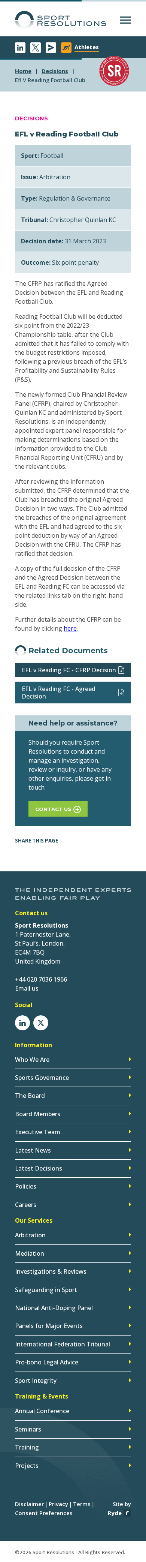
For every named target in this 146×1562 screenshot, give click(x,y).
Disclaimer (29, 1504)
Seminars (28, 1429)
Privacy (58, 1504)
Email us (27, 988)
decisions (55, 71)
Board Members (37, 1114)
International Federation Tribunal (62, 1344)
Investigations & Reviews (50, 1271)
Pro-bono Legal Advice (46, 1362)
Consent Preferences (44, 1513)
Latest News (33, 1150)
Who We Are (32, 1059)
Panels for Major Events (49, 1326)
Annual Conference (42, 1411)
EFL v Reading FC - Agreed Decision (58, 692)
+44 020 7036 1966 (41, 979)
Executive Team (37, 1132)
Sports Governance (42, 1077)
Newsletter (51, 47)
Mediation (29, 1253)
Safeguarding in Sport (46, 1290)
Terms (82, 1504)
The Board (30, 1095)
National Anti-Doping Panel (54, 1308)
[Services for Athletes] (66, 47)
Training (27, 1447)
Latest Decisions (38, 1168)
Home (23, 71)
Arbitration (30, 1235)
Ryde (115, 1513)
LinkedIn (20, 47)
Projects (27, 1466)
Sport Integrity (36, 1380)
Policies (25, 1186)
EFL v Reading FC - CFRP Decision (69, 670)
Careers (25, 1205)
